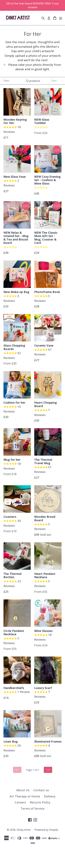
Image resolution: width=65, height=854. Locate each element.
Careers (20, 802)
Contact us (41, 790)
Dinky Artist (24, 829)
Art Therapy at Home (25, 796)
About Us (23, 790)
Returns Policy (40, 802)
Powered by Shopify (46, 829)
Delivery (50, 796)
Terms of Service (32, 808)
